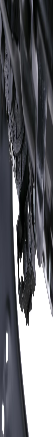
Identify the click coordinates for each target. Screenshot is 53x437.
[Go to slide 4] (2, 170)
